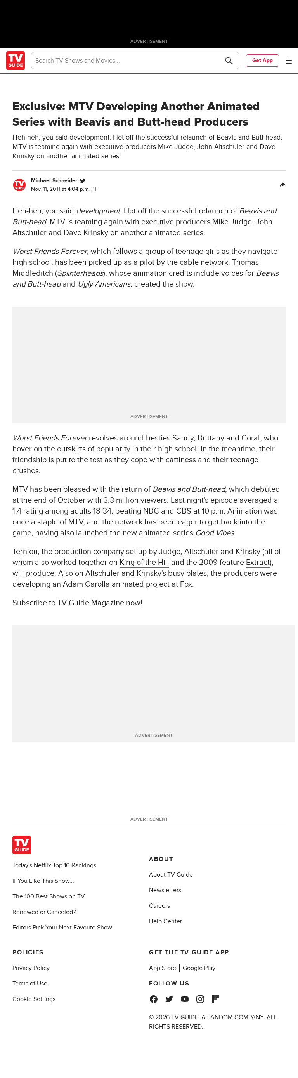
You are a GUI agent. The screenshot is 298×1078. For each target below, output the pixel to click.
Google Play (199, 968)
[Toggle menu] (289, 61)
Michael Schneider (54, 180)
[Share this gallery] (282, 185)
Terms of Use (29, 983)
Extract (258, 562)
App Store (162, 968)
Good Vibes (214, 533)
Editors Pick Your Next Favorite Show (62, 927)
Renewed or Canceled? (44, 912)
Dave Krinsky (86, 233)
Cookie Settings (33, 999)
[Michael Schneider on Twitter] (83, 181)
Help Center (165, 921)
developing (31, 584)
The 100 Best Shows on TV (48, 896)
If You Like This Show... (43, 881)
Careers (159, 906)
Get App (262, 60)
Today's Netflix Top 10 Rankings (54, 865)
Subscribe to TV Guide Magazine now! (77, 603)
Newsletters (165, 890)
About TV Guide (171, 875)
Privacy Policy (31, 968)
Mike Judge (232, 222)
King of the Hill (144, 562)
